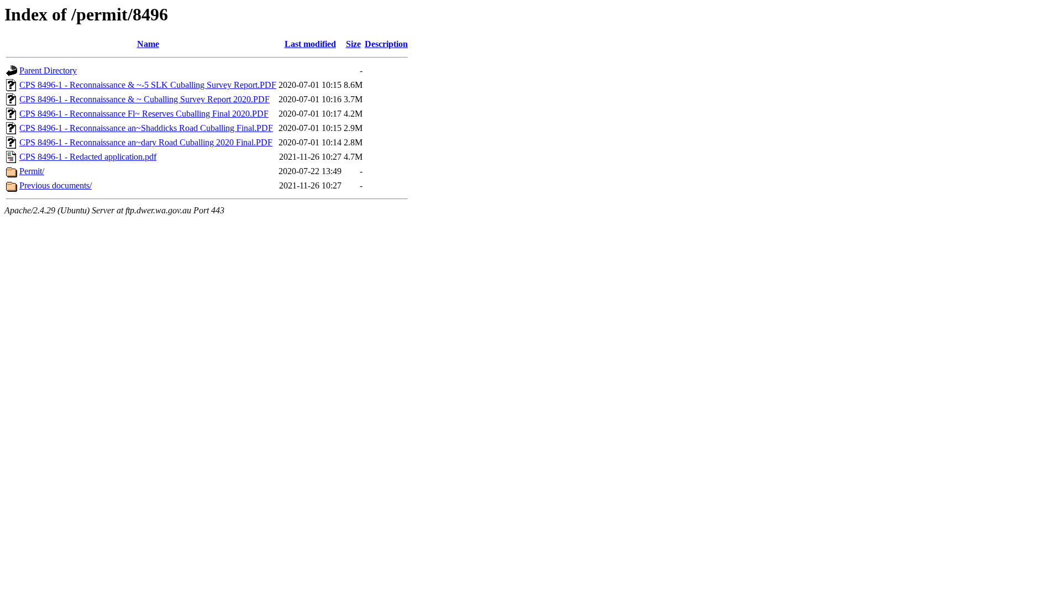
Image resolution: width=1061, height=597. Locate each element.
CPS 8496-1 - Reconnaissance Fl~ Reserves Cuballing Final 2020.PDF (144, 113)
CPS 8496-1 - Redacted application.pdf (87, 156)
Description (386, 44)
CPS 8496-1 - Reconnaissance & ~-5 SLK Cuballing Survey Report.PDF (147, 85)
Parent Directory (48, 70)
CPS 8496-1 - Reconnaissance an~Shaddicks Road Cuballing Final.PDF (146, 128)
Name (148, 44)
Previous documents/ (55, 185)
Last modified (310, 44)
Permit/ (31, 171)
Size (353, 44)
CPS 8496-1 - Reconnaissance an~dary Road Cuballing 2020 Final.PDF (145, 142)
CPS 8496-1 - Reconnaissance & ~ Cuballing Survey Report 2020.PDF (144, 99)
